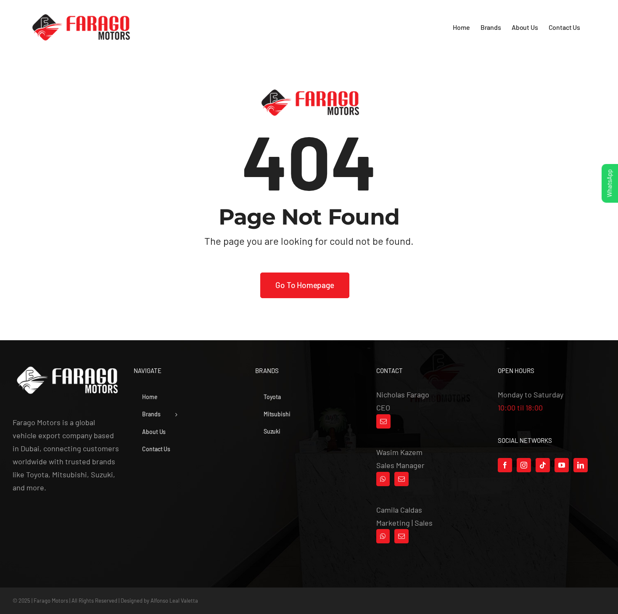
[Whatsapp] (383, 479)
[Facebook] (505, 465)
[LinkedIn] (580, 465)
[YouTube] (562, 465)
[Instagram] (524, 465)
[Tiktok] (543, 465)
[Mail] (383, 421)
